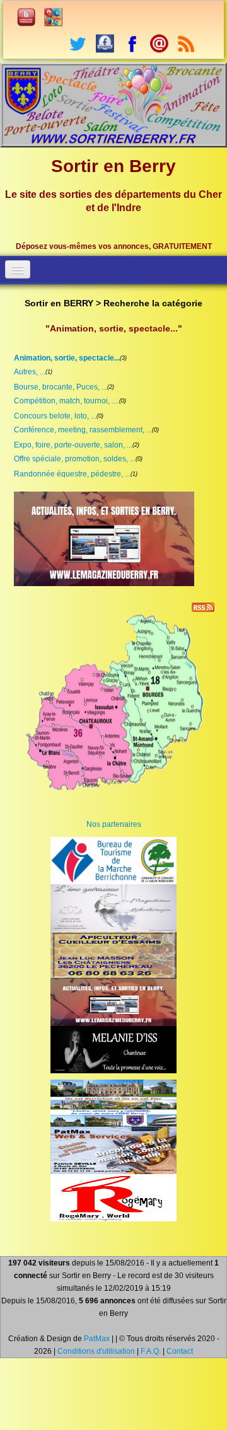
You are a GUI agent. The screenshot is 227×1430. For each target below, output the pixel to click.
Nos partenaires (113, 824)
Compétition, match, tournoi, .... (66, 400)
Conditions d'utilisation (96, 1351)
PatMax (97, 1338)
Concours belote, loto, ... (55, 416)
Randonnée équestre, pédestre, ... (72, 474)
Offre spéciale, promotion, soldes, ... (75, 458)
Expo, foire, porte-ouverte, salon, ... (73, 445)
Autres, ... (29, 371)
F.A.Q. (151, 1351)
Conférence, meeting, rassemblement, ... (83, 429)
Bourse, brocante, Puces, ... (60, 387)
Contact (179, 1351)
